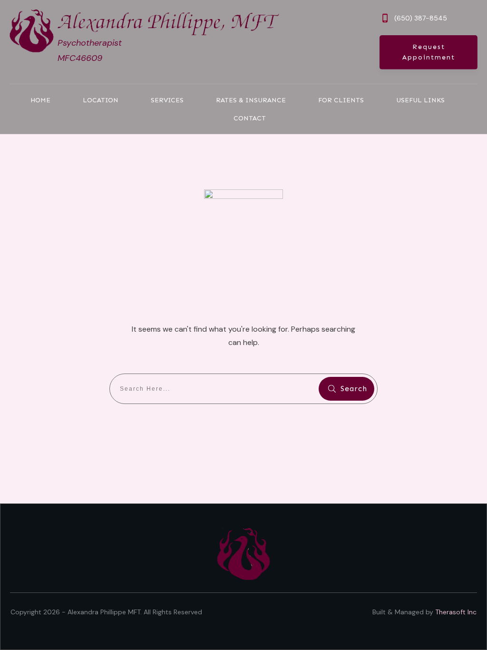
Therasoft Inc (456, 612)
